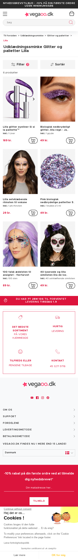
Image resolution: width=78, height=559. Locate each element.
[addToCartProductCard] (33, 140)
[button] (39, 452)
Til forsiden (10, 35)
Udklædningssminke (31, 35)
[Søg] (70, 23)
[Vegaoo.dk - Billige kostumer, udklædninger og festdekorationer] (39, 14)
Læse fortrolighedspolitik (16, 543)
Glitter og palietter (58, 35)
